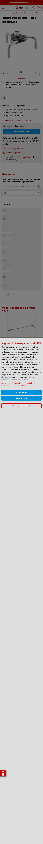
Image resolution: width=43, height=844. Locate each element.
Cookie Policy (29, 383)
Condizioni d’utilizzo (18, 386)
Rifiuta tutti (21, 398)
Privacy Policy (17, 383)
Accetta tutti (21, 392)
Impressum (5, 386)
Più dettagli (5, 383)
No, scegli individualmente (21, 406)
